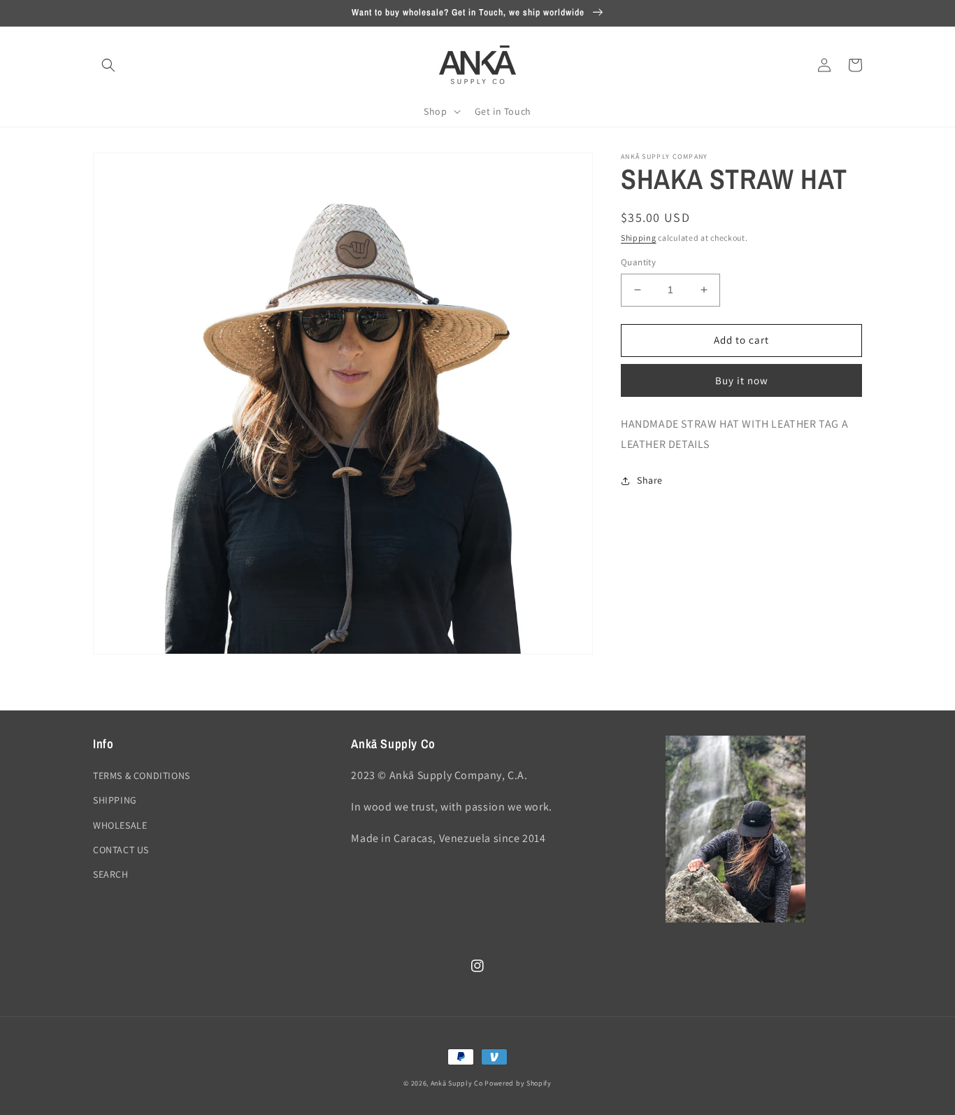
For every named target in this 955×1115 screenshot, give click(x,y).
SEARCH (111, 874)
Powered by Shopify (518, 1083)
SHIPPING (115, 800)
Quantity (638, 262)
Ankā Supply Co (457, 1083)
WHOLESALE (120, 825)
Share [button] (650, 480)
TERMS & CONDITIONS (141, 775)
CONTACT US (121, 849)
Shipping (638, 237)
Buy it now (741, 379)
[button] (108, 65)
